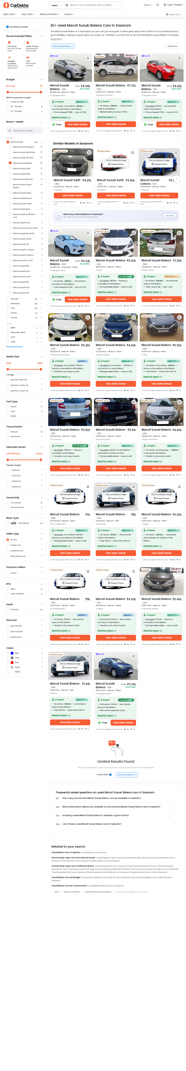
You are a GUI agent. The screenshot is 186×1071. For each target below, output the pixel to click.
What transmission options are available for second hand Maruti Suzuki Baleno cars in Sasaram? (108, 807)
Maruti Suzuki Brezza (22, 198)
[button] (70, 109)
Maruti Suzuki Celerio (22, 204)
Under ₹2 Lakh (17, 102)
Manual (14, 432)
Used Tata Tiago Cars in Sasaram (95, 869)
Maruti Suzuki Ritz (21, 282)
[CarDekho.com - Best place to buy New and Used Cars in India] (16, 5)
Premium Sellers (15, 567)
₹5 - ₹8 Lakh (16, 111)
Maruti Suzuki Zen (21, 293)
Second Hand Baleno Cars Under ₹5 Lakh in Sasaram (106, 878)
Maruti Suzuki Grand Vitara (25, 228)
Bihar (13, 589)
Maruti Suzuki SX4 (21, 288)
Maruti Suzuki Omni (22, 277)
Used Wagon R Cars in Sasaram (111, 858)
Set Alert (170, 216)
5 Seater (15, 610)
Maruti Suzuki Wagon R (23, 147)
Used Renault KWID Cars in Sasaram (129, 869)
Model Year (12, 356)
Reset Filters (104, 775)
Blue (17, 653)
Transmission (14, 427)
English (146, 5)
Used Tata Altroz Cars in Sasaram (163, 869)
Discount (11, 620)
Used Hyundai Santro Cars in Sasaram (149, 872)
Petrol (13, 407)
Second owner (17, 507)
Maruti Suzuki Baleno (22, 163)
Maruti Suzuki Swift (21, 169)
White (17, 672)
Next (90, 67)
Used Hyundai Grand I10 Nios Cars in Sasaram (109, 872)
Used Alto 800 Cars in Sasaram (142, 858)
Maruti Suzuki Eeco (21, 271)
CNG (13, 411)
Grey (17, 658)
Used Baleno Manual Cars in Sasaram (106, 886)
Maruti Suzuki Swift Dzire (24, 152)
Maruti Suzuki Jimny (22, 239)
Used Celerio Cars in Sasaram (105, 861)
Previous (50, 67)
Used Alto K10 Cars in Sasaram (76, 861)
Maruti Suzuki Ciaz (21, 223)
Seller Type (12, 534)
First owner (16, 503)
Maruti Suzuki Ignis (21, 209)
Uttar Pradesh (17, 594)
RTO (8, 584)
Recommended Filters (19, 36)
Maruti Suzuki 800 (21, 266)
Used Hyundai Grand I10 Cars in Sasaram (148, 866)
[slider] (7, 92)
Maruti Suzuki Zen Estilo (23, 234)
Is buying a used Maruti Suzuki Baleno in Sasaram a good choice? (92, 815)
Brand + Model (14, 122)
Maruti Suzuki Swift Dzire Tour (24, 215)
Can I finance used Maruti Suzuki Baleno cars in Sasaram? (88, 824)
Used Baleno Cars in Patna (93, 853)
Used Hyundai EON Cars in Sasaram (69, 872)
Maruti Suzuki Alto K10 (23, 179)
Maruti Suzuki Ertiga (22, 193)
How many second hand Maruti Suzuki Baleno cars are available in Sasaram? (98, 798)
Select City (174, 15)
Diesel (13, 416)
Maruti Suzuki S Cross (23, 261)
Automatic (16, 437)
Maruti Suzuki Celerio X (23, 255)
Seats (9, 604)
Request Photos (117, 164)
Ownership (12, 497)
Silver (17, 667)
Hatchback (23, 523)
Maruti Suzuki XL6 (21, 244)
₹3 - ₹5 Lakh (16, 107)
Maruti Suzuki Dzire (21, 174)
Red (17, 663)
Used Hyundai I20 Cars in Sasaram (111, 866)
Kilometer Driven (16, 447)
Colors (10, 648)
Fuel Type (11, 401)
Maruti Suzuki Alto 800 (23, 158)
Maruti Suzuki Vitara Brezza (22, 186)
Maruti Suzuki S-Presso (23, 250)
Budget (10, 79)
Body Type (12, 518)
